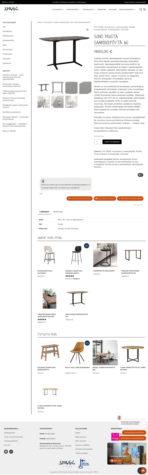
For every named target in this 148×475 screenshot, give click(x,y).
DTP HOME (98, 27)
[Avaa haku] (141, 9)
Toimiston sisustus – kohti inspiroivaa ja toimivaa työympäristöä (13, 77)
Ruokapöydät (64, 22)
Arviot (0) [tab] (58, 211)
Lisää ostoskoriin (112, 142)
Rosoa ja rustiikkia (82, 445)
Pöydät (55, 22)
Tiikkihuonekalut (81, 453)
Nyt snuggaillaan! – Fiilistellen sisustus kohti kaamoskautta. (15, 125)
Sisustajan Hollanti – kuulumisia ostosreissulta (15, 118)
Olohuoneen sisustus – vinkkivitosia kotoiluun (12, 85)
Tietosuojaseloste (11, 441)
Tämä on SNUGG (9, 131)
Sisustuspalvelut (126, 9)
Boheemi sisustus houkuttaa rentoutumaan (14, 99)
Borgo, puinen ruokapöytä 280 (104, 369)
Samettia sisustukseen (12, 112)
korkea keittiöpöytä (123, 162)
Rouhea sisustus (111, 164)
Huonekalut (57, 9)
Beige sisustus (80, 437)
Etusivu (39, 22)
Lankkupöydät (122, 27)
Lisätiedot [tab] (44, 211)
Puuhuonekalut (100, 30)
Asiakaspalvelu (9, 433)
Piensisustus (88, 9)
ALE (4, 27)
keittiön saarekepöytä (122, 159)
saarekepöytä (125, 164)
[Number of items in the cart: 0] (144, 9)
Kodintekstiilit (72, 9)
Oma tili (7, 445)
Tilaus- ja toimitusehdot (13, 437)
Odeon (77, 433)
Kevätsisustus (8, 36)
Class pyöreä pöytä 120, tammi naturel (132, 369)
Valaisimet (7, 63)
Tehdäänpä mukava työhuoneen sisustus (15, 106)
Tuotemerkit (7, 54)
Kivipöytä (110, 162)
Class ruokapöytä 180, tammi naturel (49, 407)
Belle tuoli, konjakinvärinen (77, 367)
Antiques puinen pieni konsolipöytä (46, 369)
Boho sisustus (80, 441)
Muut (5, 45)
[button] (87, 30)
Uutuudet (6, 59)
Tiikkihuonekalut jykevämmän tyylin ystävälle (14, 92)
